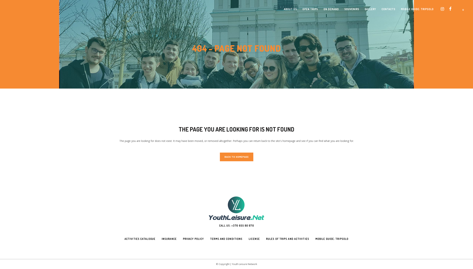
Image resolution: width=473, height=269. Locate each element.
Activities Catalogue (140, 238)
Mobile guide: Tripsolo (331, 238)
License (254, 238)
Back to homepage (236, 156)
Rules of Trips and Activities (287, 238)
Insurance (169, 238)
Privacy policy (193, 238)
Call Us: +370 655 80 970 (236, 225)
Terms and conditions (226, 238)
